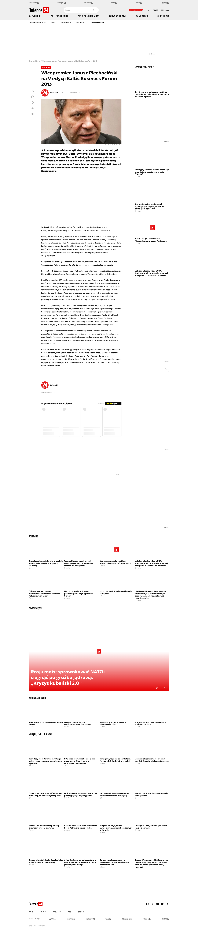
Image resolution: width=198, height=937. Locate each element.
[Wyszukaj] (94, 10)
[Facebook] (147, 904)
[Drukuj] (32, 102)
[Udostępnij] (32, 114)
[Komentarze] (32, 96)
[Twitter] (152, 904)
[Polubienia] (32, 91)
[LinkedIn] (157, 904)
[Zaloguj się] (148, 10)
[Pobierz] (32, 108)
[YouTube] (162, 904)
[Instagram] (167, 904)
